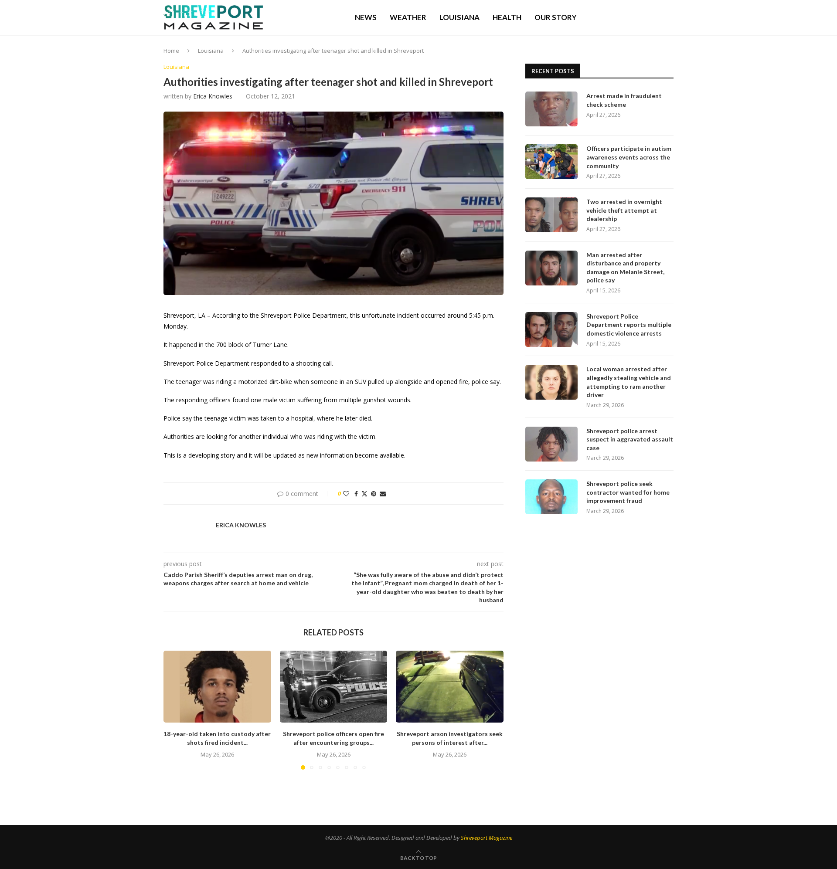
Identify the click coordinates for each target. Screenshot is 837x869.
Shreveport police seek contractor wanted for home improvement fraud (628, 492)
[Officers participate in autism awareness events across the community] (551, 161)
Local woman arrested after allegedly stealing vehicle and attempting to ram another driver (628, 381)
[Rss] (656, 17)
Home (171, 50)
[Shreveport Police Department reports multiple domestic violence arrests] (551, 329)
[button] (175, 710)
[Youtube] (637, 17)
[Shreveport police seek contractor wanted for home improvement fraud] (551, 496)
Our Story (555, 17)
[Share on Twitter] (364, 493)
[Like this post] (346, 493)
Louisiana (459, 17)
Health (507, 17)
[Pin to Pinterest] (373, 493)
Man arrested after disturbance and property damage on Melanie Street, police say (625, 267)
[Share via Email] (383, 493)
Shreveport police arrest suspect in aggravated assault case (629, 439)
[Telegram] (647, 17)
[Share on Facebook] (356, 493)
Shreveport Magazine (486, 838)
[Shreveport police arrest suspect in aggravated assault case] (551, 444)
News (366, 17)
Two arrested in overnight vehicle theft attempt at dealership (624, 210)
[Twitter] (619, 17)
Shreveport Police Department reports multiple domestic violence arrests (628, 324)
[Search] (669, 17)
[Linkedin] (628, 17)
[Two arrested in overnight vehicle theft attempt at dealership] (551, 214)
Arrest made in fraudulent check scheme (624, 100)
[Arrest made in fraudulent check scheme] (551, 109)
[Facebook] (610, 17)
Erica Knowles (212, 96)
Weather (408, 17)
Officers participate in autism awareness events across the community (628, 157)
